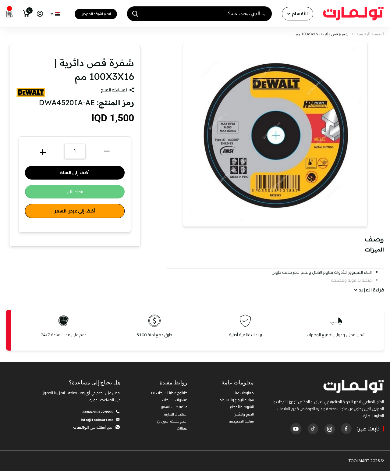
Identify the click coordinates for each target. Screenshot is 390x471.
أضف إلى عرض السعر (75, 211)
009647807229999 (97, 411)
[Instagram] (329, 429)
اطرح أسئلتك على (93, 427)
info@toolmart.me (97, 419)
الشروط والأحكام (242, 406)
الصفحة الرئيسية (370, 34)
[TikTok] (313, 428)
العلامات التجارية (175, 414)
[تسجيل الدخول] (40, 14)
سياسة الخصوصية (241, 421)
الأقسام (299, 14)
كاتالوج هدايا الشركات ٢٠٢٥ (167, 392)
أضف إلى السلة (75, 173)
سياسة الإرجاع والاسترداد (237, 399)
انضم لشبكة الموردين (96, 13)
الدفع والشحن (244, 414)
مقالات (182, 428)
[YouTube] (296, 428)
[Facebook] (346, 428)
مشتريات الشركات (174, 399)
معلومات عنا (244, 392)
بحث (135, 13)
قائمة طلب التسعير (174, 406)
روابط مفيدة (173, 382)
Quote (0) (5, 123)
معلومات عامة (238, 382)
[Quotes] (9, 13)
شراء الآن (75, 192)
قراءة (371, 290)
